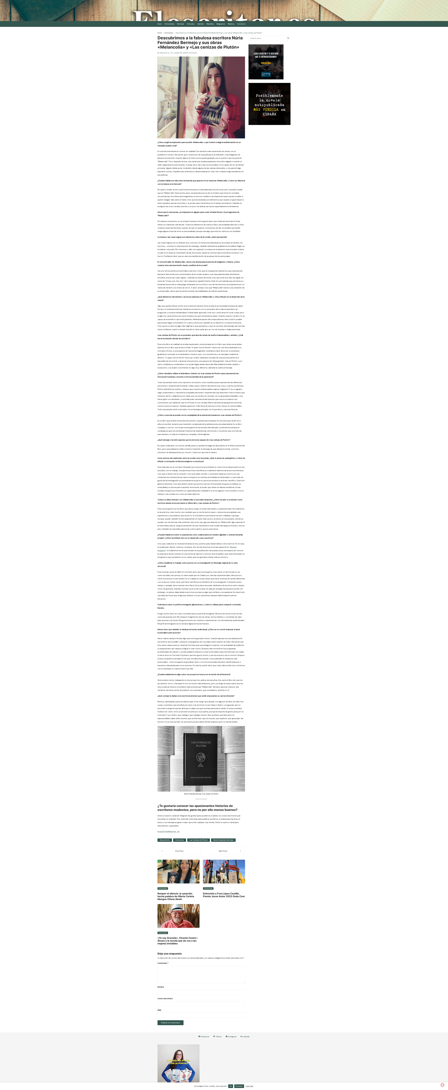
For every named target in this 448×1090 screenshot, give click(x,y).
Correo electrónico (165, 998)
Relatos (231, 24)
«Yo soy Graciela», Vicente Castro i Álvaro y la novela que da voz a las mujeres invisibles (177, 941)
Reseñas (210, 24)
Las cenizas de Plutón (199, 840)
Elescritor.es (164, 53)
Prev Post (179, 851)
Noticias (180, 24)
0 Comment (192, 53)
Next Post (223, 851)
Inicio (160, 24)
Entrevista (179, 840)
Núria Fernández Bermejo (223, 840)
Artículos (190, 24)
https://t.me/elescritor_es (168, 831)
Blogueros (221, 24)
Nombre (161, 987)
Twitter (218, 1036)
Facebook (204, 1036)
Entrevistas (169, 24)
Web (159, 1010)
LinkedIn (246, 1036)
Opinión (200, 24)
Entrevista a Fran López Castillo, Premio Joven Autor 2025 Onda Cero (224, 895)
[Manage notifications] (442, 1085)
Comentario (163, 963)
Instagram (232, 1036)
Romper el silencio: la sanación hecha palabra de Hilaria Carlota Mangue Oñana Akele (176, 896)
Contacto (241, 24)
